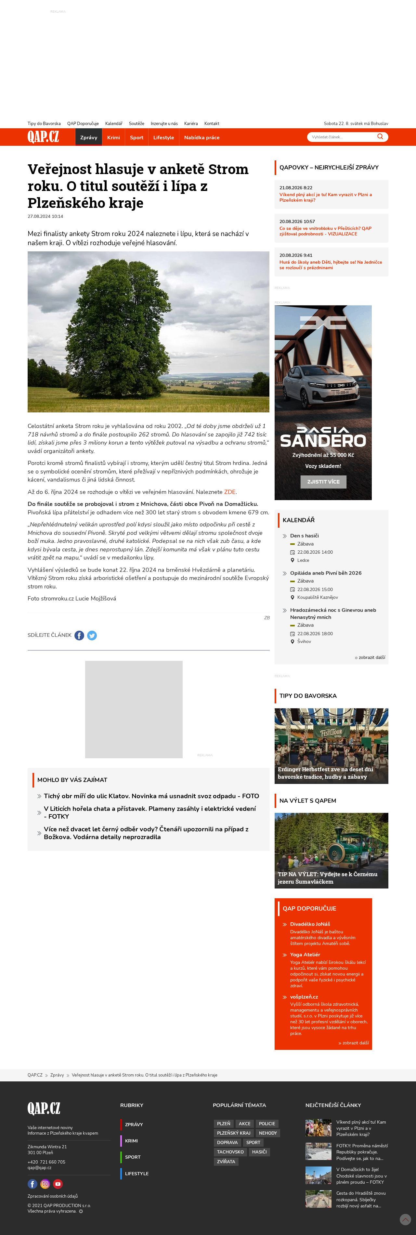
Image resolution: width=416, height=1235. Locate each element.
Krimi (113, 137)
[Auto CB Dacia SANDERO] (323, 402)
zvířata (226, 1162)
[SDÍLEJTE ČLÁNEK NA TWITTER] (92, 635)
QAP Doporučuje (83, 124)
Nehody (268, 1133)
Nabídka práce (202, 137)
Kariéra (191, 124)
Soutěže (136, 124)
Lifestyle (163, 137)
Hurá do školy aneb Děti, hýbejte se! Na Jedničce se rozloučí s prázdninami (331, 265)
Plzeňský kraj (234, 1133)
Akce (245, 1124)
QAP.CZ (35, 1075)
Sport (136, 137)
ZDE (230, 492)
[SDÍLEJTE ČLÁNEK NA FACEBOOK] (79, 635)
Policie (267, 1124)
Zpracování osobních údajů (53, 1196)
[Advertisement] (208, 60)
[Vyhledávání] (380, 136)
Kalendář (114, 124)
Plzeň (223, 1124)
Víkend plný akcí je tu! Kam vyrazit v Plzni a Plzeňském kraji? (326, 197)
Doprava (227, 1143)
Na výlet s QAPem (308, 801)
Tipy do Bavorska (44, 124)
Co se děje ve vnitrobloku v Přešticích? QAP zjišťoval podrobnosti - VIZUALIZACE (325, 231)
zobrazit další (371, 657)
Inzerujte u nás (164, 124)
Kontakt (211, 124)
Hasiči (259, 1152)
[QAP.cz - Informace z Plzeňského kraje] (43, 137)
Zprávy (88, 137)
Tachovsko (230, 1152)
